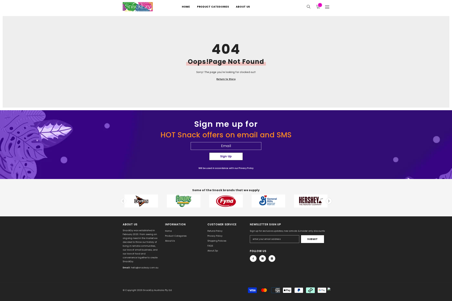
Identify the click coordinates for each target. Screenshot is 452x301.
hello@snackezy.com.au (145, 267)
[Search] (308, 6)
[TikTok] (272, 258)
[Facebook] (253, 258)
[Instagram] (262, 258)
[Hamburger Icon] (327, 7)
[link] (141, 201)
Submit (312, 239)
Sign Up (226, 156)
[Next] (329, 201)
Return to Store (226, 79)
